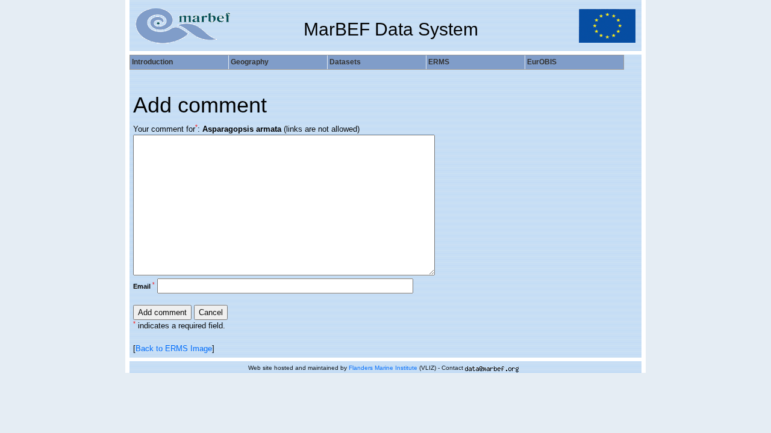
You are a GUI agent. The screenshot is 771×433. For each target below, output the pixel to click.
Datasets (345, 62)
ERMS (438, 62)
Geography (250, 62)
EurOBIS (542, 62)
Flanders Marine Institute (383, 367)
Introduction (152, 62)
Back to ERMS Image (174, 348)
